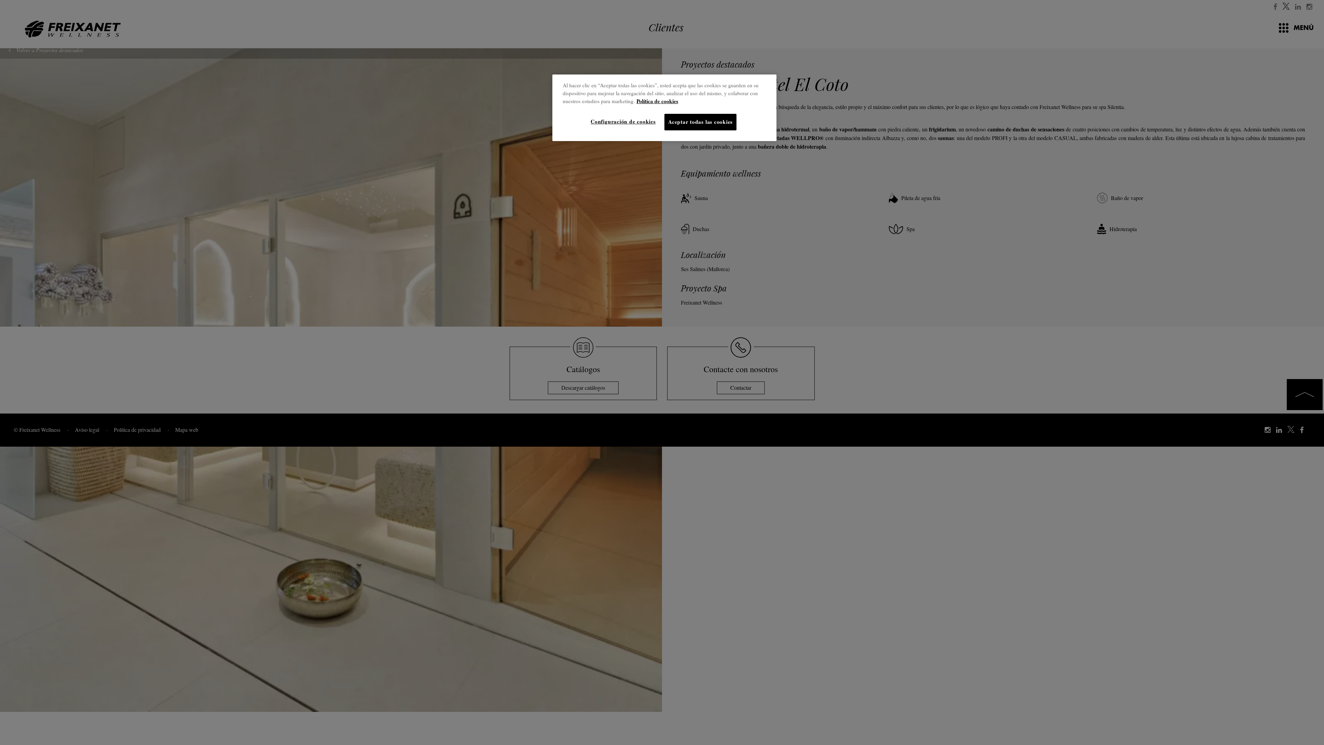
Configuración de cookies (623, 121)
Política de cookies (657, 101)
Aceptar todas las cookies (700, 122)
